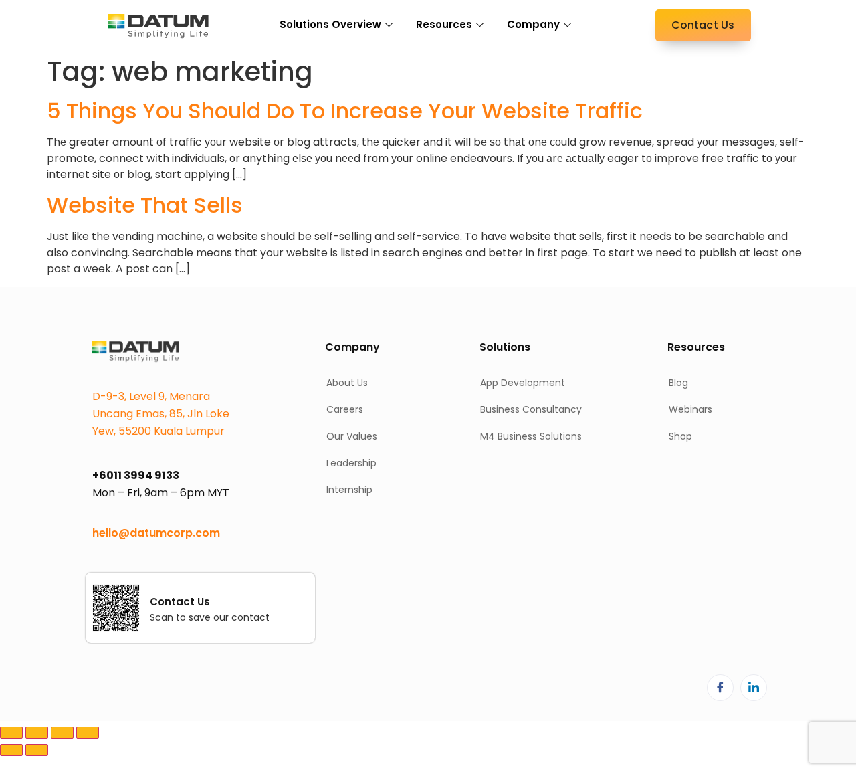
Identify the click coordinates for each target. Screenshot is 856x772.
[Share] (62, 733)
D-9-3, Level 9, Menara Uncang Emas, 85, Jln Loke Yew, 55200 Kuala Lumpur (160, 414)
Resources (444, 24)
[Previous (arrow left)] (11, 750)
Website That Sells (145, 205)
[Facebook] (720, 687)
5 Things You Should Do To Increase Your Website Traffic (345, 111)
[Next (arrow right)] (36, 750)
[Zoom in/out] (11, 733)
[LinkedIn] (753, 687)
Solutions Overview (330, 24)
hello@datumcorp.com (156, 533)
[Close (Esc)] (87, 733)
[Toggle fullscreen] (36, 733)
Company (533, 24)
